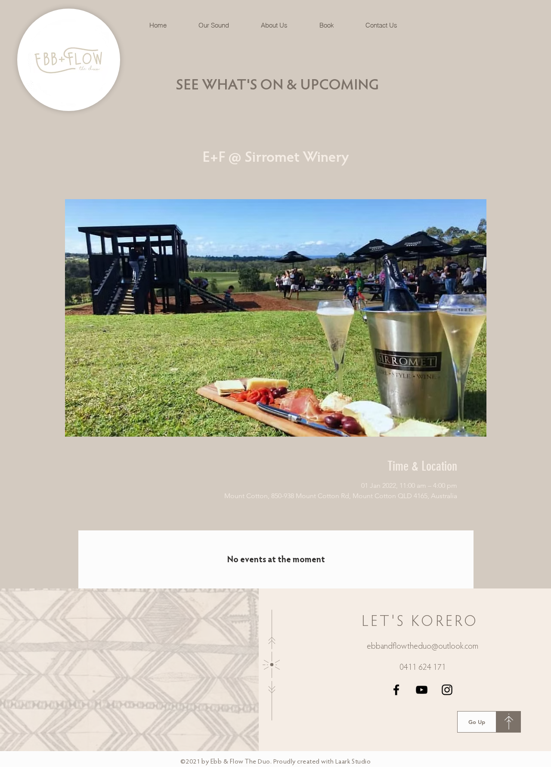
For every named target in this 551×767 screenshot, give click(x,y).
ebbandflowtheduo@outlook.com (422, 646)
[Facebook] (396, 690)
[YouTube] (422, 690)
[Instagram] (447, 690)
